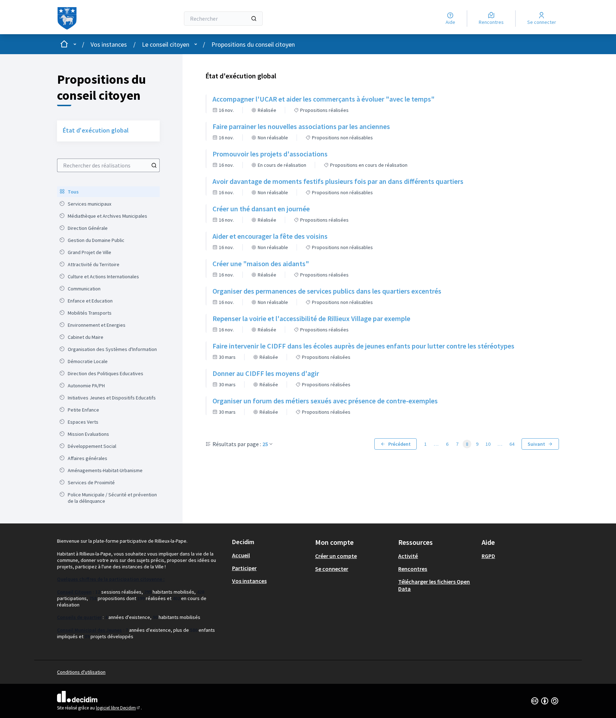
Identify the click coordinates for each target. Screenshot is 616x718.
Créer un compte (336, 555)
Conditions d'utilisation (81, 672)
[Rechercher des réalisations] (154, 165)
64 (511, 444)
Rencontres (412, 568)
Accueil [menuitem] (241, 555)
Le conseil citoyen (165, 44)
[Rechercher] (254, 18)
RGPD (488, 555)
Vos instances (109, 44)
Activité (408, 555)
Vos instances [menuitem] (249, 580)
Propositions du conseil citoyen (253, 44)
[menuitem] (108, 191)
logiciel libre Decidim (118, 708)
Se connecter (331, 568)
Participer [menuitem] (244, 568)
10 (488, 444)
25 (265, 444)
